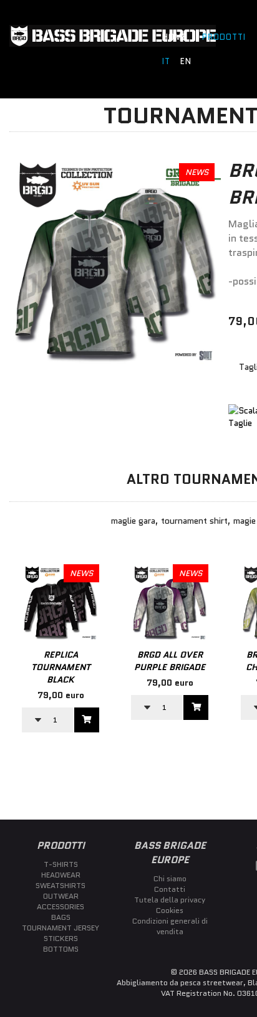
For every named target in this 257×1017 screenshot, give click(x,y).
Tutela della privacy (169, 899)
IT (166, 61)
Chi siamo (170, 878)
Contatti (169, 889)
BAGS (60, 917)
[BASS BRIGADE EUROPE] (112, 44)
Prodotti (224, 37)
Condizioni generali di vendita (170, 926)
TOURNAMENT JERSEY (60, 927)
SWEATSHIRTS (60, 885)
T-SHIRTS (61, 864)
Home (174, 37)
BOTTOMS (61, 949)
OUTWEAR (61, 896)
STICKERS (61, 938)
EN (186, 61)
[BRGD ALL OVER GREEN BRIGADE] (115, 365)
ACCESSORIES (60, 906)
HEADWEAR (60, 874)
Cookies (169, 910)
